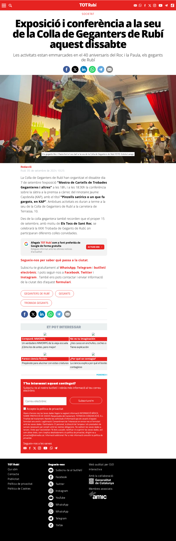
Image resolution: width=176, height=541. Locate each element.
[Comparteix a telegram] (100, 69)
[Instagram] (155, 5)
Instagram (29, 277)
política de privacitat (51, 409)
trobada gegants (36, 303)
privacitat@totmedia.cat (33, 435)
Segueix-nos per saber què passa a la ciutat (54, 260)
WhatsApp (67, 267)
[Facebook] (145, 5)
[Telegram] (167, 5)
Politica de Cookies (19, 488)
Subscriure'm (86, 401)
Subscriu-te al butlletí (68, 470)
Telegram (84, 267)
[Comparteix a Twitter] (75, 69)
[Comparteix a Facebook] (66, 69)
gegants (64, 293)
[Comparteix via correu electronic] (109, 69)
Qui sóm (13, 469)
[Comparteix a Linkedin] (83, 69)
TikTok (59, 525)
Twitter (86, 272)
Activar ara (94, 247)
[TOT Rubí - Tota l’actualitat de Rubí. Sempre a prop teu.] (88, 5)
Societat (88, 14)
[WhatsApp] (141, 5)
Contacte (13, 474)
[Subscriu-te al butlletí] (136, 5)
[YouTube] (161, 5)
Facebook (72, 272)
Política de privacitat (20, 484)
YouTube (60, 498)
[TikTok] (173, 5)
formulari (63, 282)
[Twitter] (150, 5)
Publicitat (13, 479)
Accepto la (45, 408)
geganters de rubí (37, 293)
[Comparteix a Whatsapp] (92, 69)
